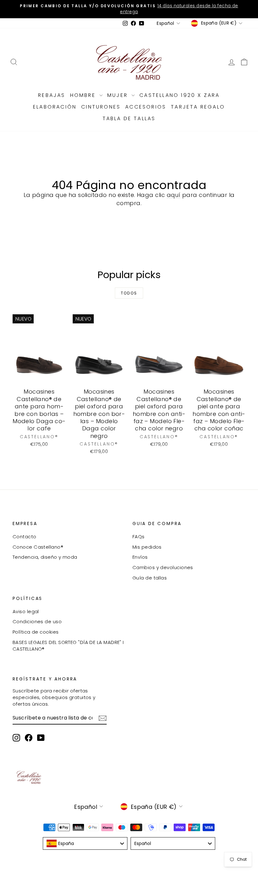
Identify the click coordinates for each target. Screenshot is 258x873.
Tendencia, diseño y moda (45, 557)
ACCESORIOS (145, 106)
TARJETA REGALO (198, 106)
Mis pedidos (147, 547)
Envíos (140, 557)
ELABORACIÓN (54, 106)
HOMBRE (84, 95)
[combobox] (85, 843)
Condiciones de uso (37, 621)
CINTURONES (101, 106)
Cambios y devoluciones (162, 567)
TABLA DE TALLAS (129, 118)
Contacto (24, 536)
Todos (129, 293)
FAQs (138, 536)
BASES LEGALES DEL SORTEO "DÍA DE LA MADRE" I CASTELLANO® (68, 645)
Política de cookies (36, 632)
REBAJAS (51, 95)
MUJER (118, 95)
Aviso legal (26, 611)
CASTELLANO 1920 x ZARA (179, 95)
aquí (174, 195)
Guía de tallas (149, 577)
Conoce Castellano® (38, 547)
